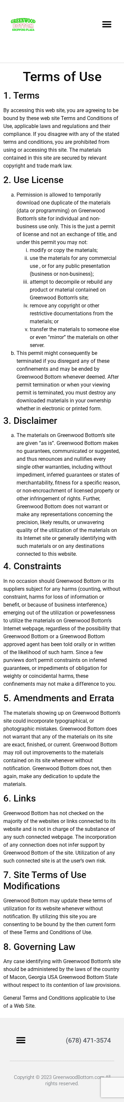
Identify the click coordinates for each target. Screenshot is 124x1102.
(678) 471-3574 (88, 1040)
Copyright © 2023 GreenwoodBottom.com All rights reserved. (62, 1080)
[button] (106, 24)
